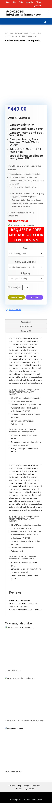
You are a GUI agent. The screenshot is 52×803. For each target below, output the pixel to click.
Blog (14, 2)
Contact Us (29, 2)
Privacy (38, 2)
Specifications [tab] (26, 326)
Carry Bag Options (25, 261)
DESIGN (34, 297)
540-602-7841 (15, 11)
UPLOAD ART (16, 297)
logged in (24, 609)
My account (37, 6)
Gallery (8, 2)
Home (7, 33)
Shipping (25, 273)
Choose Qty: (14, 287)
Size (25, 247)
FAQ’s (21, 2)
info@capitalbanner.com (24, 14)
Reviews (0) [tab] (26, 331)
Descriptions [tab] (26, 322)
